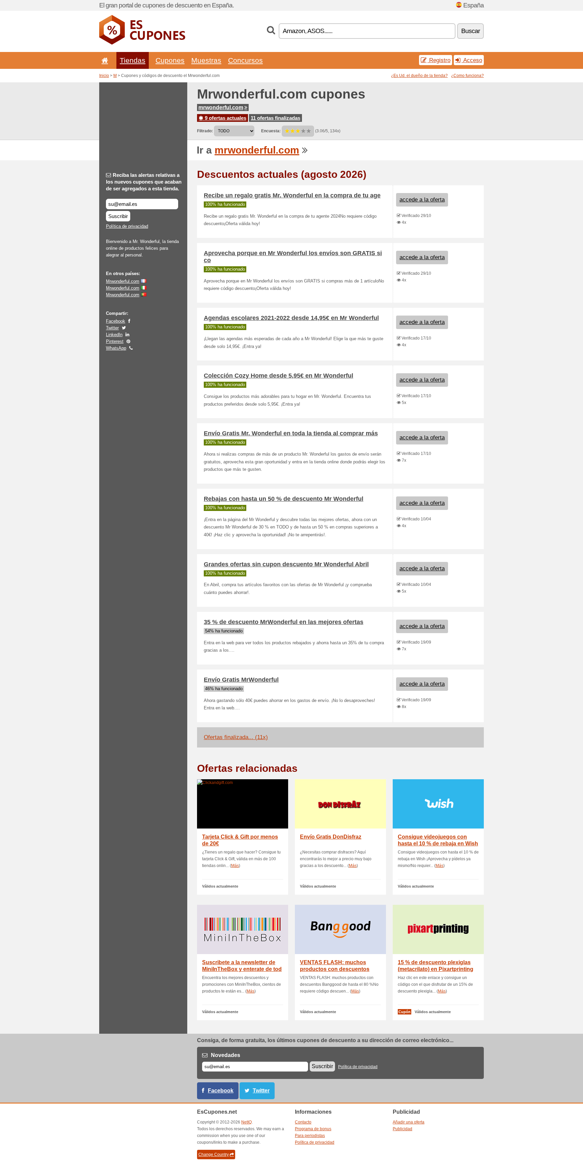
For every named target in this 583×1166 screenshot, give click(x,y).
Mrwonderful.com (122, 281)
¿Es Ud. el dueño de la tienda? (419, 75)
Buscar (470, 30)
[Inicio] (103, 60)
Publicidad (402, 1129)
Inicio (104, 75)
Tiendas (132, 60)
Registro (438, 60)
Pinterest (114, 341)
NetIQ (246, 1122)
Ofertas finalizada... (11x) (236, 737)
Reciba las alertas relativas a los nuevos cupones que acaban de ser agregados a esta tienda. (144, 181)
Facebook (115, 321)
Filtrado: (205, 131)
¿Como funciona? (467, 75)
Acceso (472, 60)
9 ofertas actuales (224, 118)
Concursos (245, 60)
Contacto (303, 1122)
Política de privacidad (127, 226)
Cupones (170, 60)
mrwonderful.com (220, 107)
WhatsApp (116, 348)
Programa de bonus (313, 1129)
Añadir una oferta (408, 1122)
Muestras (206, 60)
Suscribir (118, 216)
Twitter (112, 327)
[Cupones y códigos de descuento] (142, 43)
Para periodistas (310, 1135)
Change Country (213, 1154)
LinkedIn (114, 334)
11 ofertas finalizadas (275, 118)
